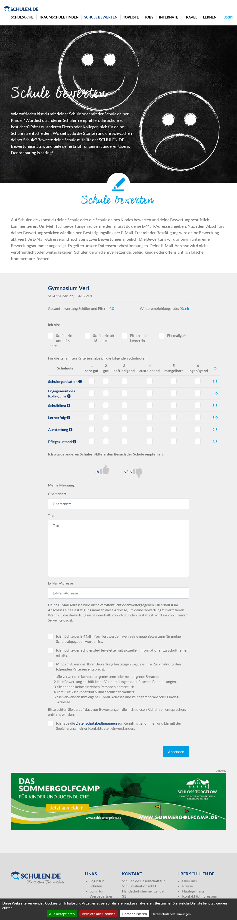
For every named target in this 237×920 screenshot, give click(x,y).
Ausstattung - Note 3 (124, 429)
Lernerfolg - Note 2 (106, 417)
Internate (168, 17)
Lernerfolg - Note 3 (124, 417)
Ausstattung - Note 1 (92, 429)
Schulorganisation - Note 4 (150, 381)
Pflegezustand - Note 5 (174, 441)
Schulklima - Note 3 (124, 405)
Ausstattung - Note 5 (174, 429)
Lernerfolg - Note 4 (150, 417)
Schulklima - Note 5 (174, 405)
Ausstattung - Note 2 (106, 429)
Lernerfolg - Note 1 (92, 417)
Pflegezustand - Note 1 (92, 441)
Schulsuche (22, 17)
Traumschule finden (58, 17)
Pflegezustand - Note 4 (150, 441)
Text (51, 515)
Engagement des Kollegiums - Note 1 (92, 393)
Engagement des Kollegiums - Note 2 (106, 393)
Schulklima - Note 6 (198, 405)
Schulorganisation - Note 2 (106, 381)
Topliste (131, 17)
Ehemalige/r (176, 335)
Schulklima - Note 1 (92, 405)
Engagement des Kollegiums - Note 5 (174, 393)
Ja (97, 471)
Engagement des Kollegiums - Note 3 (124, 393)
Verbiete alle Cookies (98, 913)
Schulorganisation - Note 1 (92, 381)
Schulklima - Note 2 (106, 405)
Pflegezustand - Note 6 (198, 441)
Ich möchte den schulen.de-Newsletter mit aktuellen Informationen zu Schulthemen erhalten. (122, 652)
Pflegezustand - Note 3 (124, 441)
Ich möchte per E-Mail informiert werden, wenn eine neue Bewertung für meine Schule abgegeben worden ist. (118, 638)
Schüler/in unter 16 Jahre (60, 340)
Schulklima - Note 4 (150, 405)
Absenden (176, 751)
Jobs (149, 17)
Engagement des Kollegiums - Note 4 (150, 393)
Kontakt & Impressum (199, 896)
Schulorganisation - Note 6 (198, 381)
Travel (190, 17)
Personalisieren (134, 913)
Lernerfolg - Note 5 (174, 417)
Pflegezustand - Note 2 (106, 441)
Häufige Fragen (194, 891)
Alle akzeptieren (62, 913)
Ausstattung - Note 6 (198, 429)
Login (228, 17)
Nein (128, 471)
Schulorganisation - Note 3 (124, 381)
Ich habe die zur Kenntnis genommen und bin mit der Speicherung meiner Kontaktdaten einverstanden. (118, 725)
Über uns (189, 881)
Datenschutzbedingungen (96, 723)
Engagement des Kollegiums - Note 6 (198, 393)
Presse (187, 886)
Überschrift (57, 494)
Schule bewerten (100, 17)
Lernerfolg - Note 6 (198, 417)
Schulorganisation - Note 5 (174, 381)
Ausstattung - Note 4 (150, 429)
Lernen (209, 17)
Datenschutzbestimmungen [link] (171, 914)
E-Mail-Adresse (60, 583)
